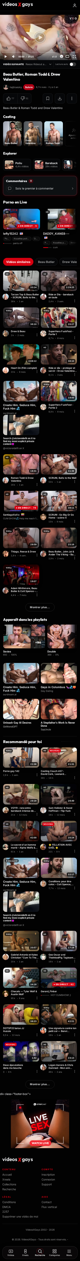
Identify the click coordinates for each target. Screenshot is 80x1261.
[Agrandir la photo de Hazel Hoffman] (44, 810)
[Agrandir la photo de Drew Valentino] (6, 333)
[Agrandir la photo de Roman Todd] (6, 297)
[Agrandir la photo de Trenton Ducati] (44, 297)
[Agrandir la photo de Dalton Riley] (44, 333)
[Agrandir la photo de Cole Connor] (44, 517)
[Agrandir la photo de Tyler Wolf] (6, 993)
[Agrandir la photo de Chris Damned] (44, 1067)
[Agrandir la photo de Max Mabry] (44, 957)
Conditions (9, 1202)
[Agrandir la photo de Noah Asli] (44, 883)
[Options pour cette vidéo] (37, 301)
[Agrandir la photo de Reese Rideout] (6, 554)
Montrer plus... (40, 607)
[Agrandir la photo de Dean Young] (6, 370)
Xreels (6, 1179)
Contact (47, 1202)
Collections (9, 1184)
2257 (5, 1211)
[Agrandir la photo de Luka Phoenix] (44, 1030)
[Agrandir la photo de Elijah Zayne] (6, 810)
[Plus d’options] (72, 98)
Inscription (48, 1174)
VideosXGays (28, 1239)
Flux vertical (49, 1207)
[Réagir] (61, 56)
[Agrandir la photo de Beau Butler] (44, 370)
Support (47, 1184)
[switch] (73, 64)
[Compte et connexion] (74, 5)
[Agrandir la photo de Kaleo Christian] (6, 957)
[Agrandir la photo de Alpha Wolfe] (6, 847)
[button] (10, 98)
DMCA (6, 1207)
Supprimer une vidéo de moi (20, 1216)
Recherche (9, 1189)
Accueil (7, 1174)
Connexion (48, 1179)
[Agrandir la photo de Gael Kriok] (44, 847)
